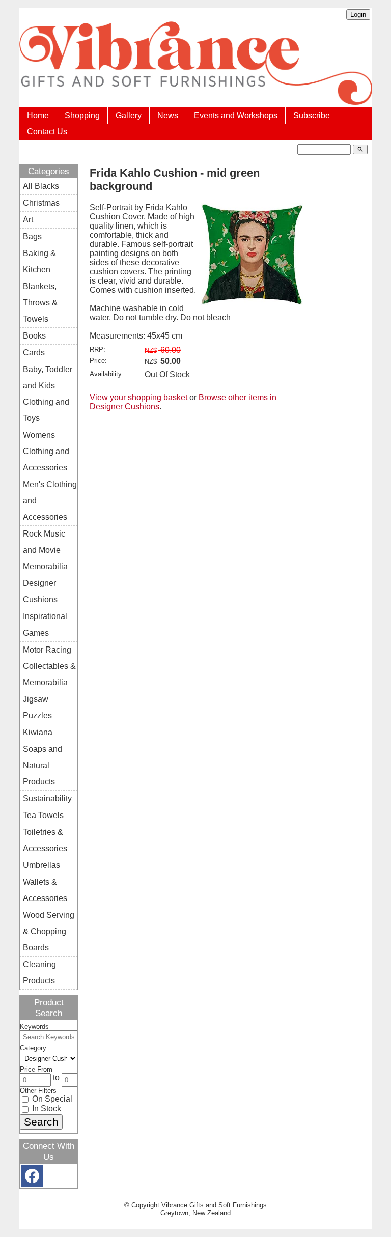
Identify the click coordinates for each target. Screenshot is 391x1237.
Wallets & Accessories (45, 890)
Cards (34, 352)
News (167, 115)
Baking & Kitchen (39, 261)
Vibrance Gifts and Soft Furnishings (214, 1205)
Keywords (34, 1026)
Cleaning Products (39, 972)
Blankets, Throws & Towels (40, 302)
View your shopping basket (138, 397)
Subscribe (311, 115)
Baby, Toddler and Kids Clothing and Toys (47, 394)
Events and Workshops (235, 115)
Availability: (107, 374)
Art (28, 219)
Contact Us (47, 131)
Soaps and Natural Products (42, 765)
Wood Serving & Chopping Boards (48, 931)
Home (38, 115)
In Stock (45, 1108)
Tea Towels (43, 815)
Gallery (129, 115)
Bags (32, 236)
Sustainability (47, 798)
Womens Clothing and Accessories (46, 451)
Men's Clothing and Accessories (50, 500)
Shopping (82, 115)
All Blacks (41, 186)
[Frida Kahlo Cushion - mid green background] (252, 302)
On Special (51, 1098)
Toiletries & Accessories (45, 840)
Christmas (41, 203)
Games (36, 633)
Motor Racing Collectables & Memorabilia (49, 666)
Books (34, 335)
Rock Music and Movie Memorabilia (45, 550)
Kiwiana (37, 732)
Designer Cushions (40, 591)
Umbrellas (41, 865)
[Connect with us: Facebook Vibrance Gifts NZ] (32, 1178)
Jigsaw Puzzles (37, 707)
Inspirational (45, 616)
